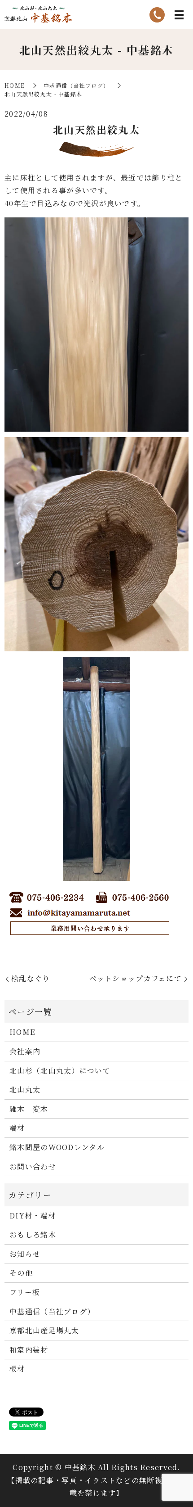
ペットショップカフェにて (135, 978)
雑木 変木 (28, 1109)
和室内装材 (28, 1350)
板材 (17, 1368)
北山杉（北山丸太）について (59, 1070)
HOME (14, 85)
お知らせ (24, 1254)
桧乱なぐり (30, 978)
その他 (21, 1273)
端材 (17, 1128)
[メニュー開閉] (179, 14)
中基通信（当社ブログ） (76, 85)
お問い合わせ (32, 1166)
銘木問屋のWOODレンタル (57, 1147)
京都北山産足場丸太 (44, 1330)
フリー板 (24, 1292)
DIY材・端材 (32, 1215)
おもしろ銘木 (32, 1234)
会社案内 (24, 1051)
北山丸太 (24, 1089)
